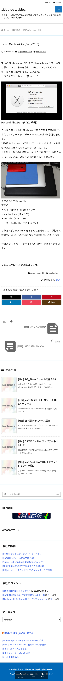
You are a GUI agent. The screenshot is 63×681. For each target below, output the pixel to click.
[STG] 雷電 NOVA (10, 656)
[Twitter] (11, 297)
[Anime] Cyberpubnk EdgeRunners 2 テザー (23, 561)
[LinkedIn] (11, 302)
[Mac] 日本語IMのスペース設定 (34, 420)
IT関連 (17, 29)
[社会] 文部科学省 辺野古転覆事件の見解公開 (23, 565)
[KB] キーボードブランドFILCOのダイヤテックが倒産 (27, 570)
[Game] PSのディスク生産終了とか (18, 557)
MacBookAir (41, 51)
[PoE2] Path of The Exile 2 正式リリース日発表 (24, 644)
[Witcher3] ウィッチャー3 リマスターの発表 (23, 640)
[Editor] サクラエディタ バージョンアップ (22, 553)
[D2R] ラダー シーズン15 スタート (18, 652)
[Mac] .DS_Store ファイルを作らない (37, 379)
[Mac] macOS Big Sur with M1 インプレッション (24, 598)
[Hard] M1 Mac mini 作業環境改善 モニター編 (23, 594)
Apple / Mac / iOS (33, 29)
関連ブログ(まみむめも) (18, 633)
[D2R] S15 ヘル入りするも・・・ (17, 648)
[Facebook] (31, 297)
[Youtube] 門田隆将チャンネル (16, 590)
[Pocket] (31, 302)
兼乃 (58, 279)
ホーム (6, 29)
